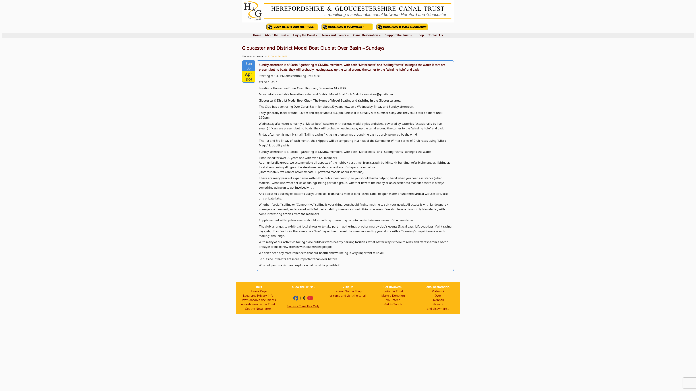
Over (438, 296)
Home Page (259, 291)
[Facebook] (295, 299)
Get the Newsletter (258, 309)
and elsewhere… (438, 309)
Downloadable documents (258, 300)
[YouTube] (310, 299)
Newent (437, 304)
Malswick (438, 291)
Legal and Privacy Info (258, 296)
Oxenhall (438, 300)
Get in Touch (393, 304)
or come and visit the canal (348, 296)
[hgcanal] (303, 299)
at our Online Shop (349, 291)
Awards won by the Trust (258, 304)
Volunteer (393, 300)
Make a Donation (393, 296)
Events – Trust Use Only (303, 306)
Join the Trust (393, 291)
